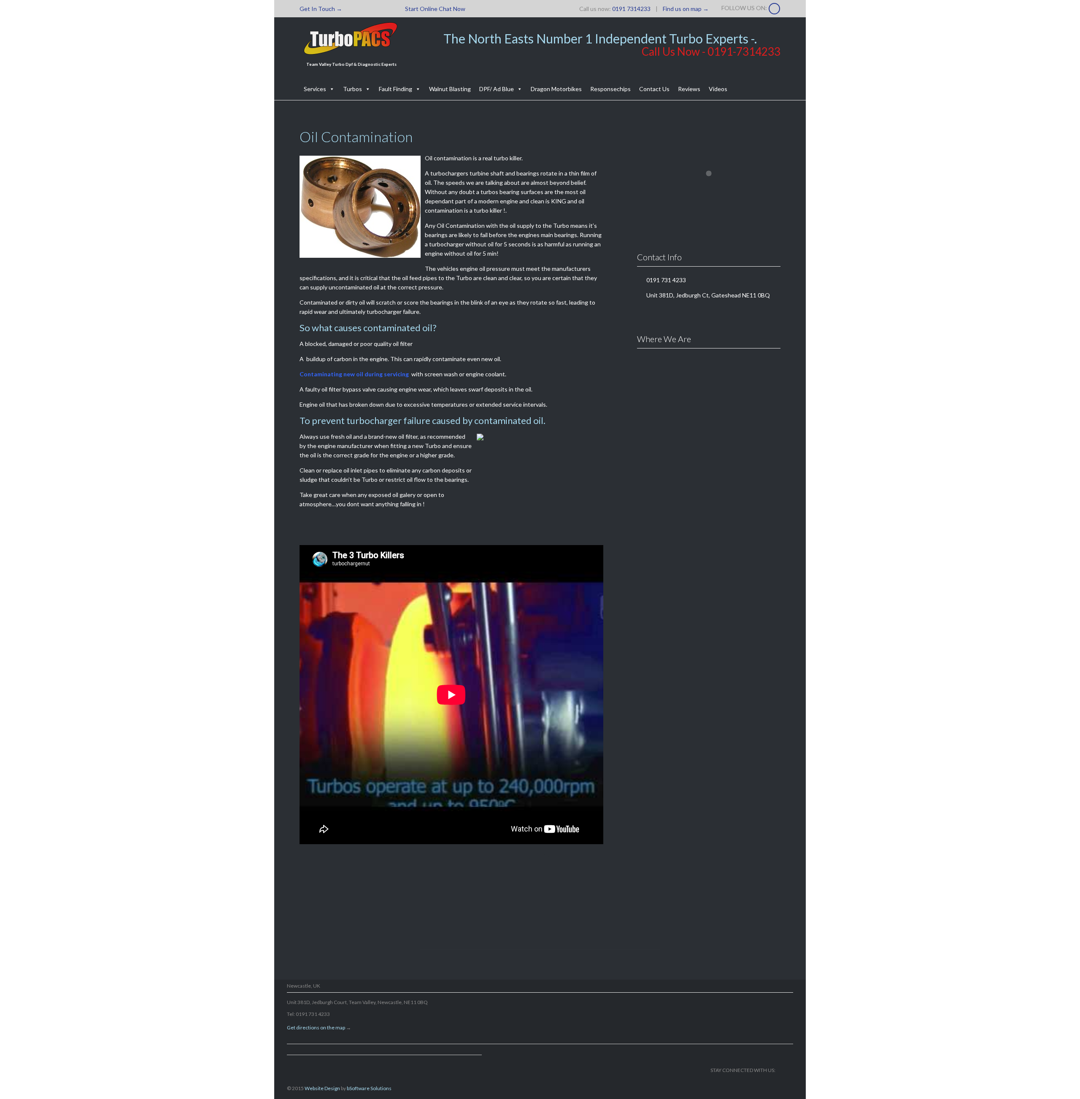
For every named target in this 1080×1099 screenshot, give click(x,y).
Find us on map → (686, 8)
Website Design (322, 1088)
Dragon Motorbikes (556, 88)
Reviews (689, 88)
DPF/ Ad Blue (496, 88)
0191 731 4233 (535, 919)
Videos (718, 88)
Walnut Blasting (450, 88)
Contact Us (654, 88)
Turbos (352, 88)
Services (315, 88)
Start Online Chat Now (435, 8)
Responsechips (610, 88)
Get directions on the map (316, 1027)
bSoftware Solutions (369, 1088)
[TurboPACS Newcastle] (351, 38)
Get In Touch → (321, 8)
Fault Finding (395, 88)
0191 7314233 (631, 8)
